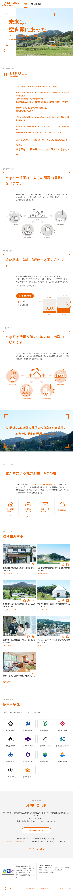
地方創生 (57, 867)
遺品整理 (59, 869)
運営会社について (31, 888)
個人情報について (46, 888)
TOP (25, 4)
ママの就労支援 (65, 867)
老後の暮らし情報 (43, 872)
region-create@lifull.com (17, 841)
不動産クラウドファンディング (47, 869)
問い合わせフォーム (36, 830)
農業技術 (52, 872)
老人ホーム (51, 867)
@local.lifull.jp (38, 849)
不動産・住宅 (42, 867)
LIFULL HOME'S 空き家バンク (45, 484)
